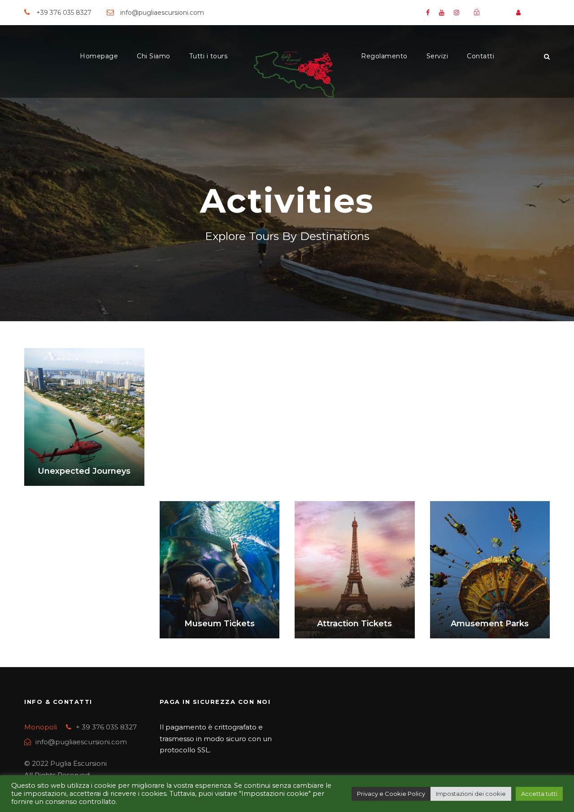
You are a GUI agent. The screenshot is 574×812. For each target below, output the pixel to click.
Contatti (480, 56)
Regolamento (384, 56)
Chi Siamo (153, 56)
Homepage (99, 56)
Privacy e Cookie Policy (391, 793)
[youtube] (441, 13)
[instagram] (456, 13)
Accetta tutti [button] (539, 793)
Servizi (437, 56)
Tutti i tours (208, 56)
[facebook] (428, 13)
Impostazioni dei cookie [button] (471, 793)
